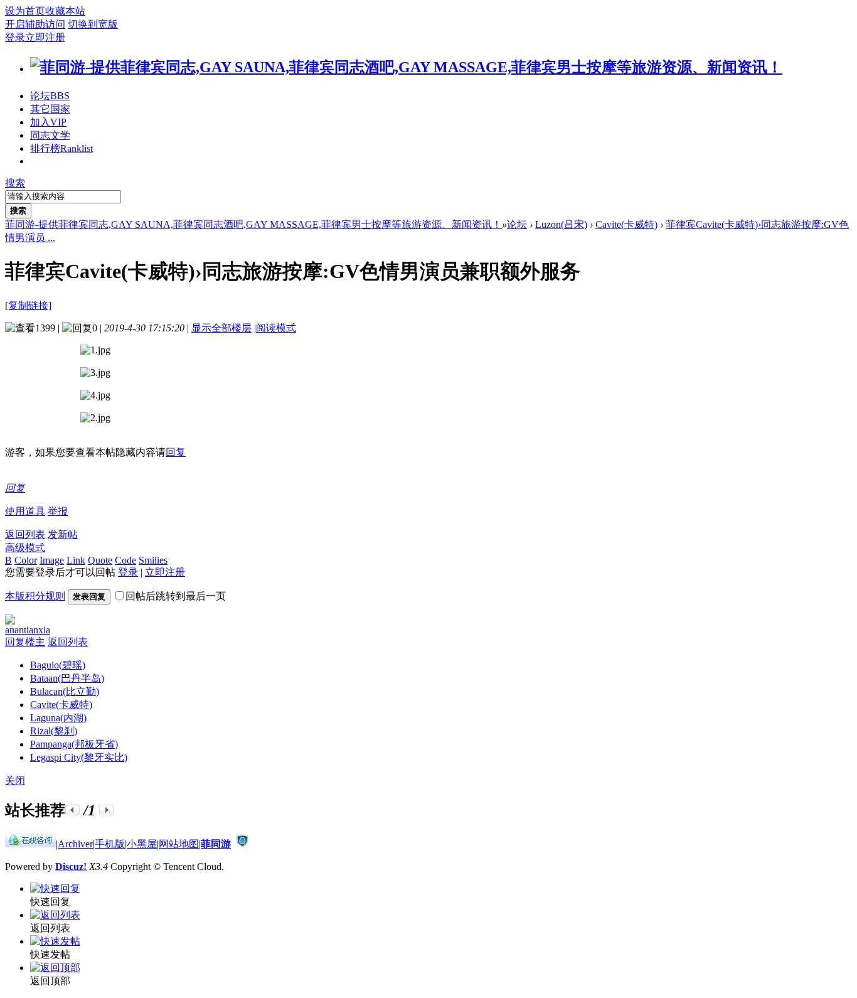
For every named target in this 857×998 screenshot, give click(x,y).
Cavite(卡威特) (626, 224)
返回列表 (25, 534)
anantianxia (27, 630)
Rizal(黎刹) (53, 731)
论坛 (50, 95)
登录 (15, 37)
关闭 (15, 780)
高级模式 (25, 547)
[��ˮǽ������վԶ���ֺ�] (242, 844)
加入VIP (48, 122)
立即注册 (45, 37)
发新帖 (63, 534)
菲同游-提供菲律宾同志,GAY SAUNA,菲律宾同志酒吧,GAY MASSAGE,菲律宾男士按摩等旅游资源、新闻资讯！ (253, 224)
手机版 (110, 844)
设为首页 (25, 11)
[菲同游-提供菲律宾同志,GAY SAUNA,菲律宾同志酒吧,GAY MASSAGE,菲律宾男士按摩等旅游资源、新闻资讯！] (406, 67)
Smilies (153, 560)
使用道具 (25, 511)
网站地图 (179, 844)
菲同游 (216, 844)
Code (125, 560)
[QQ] (30, 844)
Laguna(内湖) (58, 717)
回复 (176, 452)
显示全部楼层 (221, 328)
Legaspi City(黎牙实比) (78, 757)
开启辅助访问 (35, 24)
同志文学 (50, 135)
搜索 (15, 183)
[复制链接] (28, 305)
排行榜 (61, 148)
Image (52, 560)
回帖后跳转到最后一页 (175, 596)
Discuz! (71, 866)
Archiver (75, 844)
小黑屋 (142, 844)
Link (76, 560)
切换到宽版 (93, 24)
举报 (58, 511)
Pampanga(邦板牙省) (74, 744)
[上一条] (72, 810)
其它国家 (50, 109)
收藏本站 (65, 11)
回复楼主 (25, 641)
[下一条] (106, 810)
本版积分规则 (35, 596)
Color (25, 560)
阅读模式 (276, 328)
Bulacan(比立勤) (64, 691)
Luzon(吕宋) (561, 224)
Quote (100, 560)
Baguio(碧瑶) (57, 665)
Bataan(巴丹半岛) (67, 678)
